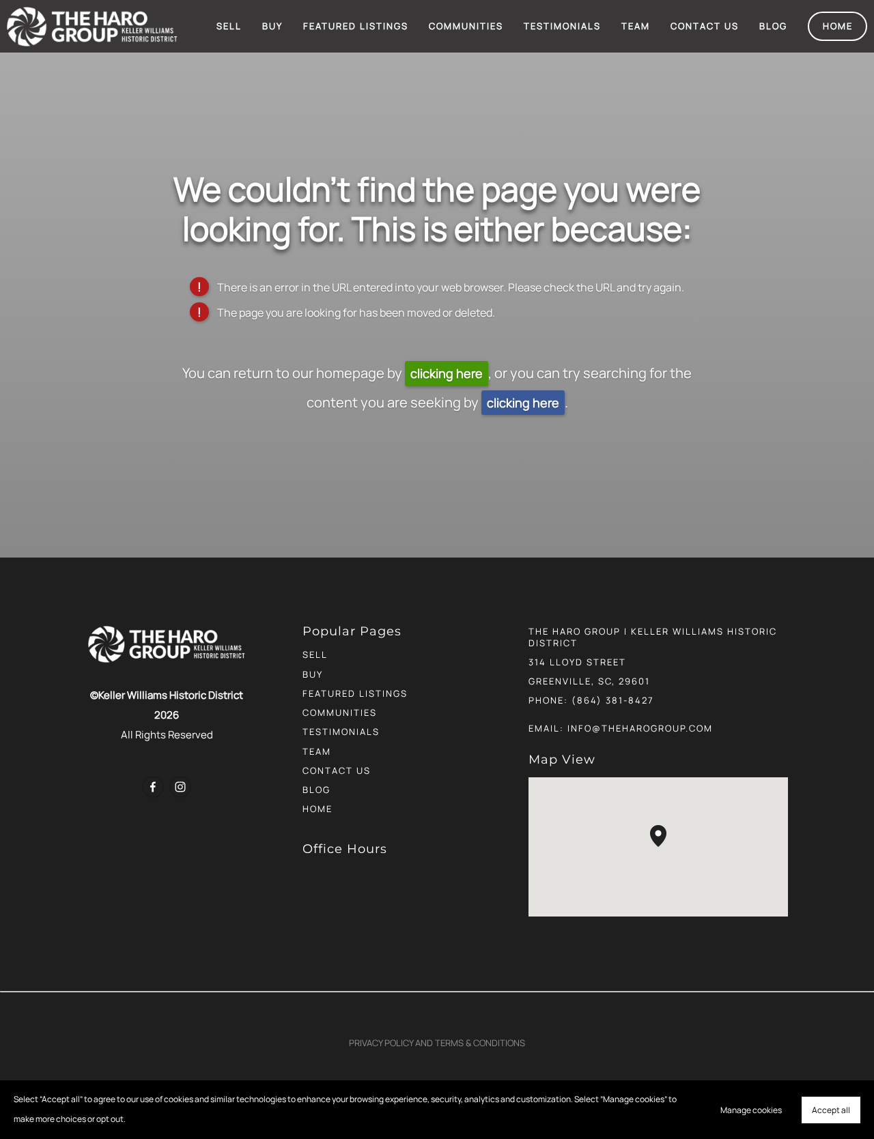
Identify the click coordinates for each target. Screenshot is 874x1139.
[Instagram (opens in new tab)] (180, 787)
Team (635, 26)
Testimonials (562, 26)
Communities (466, 26)
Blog (773, 26)
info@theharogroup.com (640, 728)
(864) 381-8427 (613, 700)
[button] (666, 847)
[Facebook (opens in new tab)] (153, 787)
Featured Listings (355, 26)
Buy (272, 26)
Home (838, 26)
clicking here (446, 373)
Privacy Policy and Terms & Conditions (437, 1043)
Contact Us (705, 26)
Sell (229, 26)
